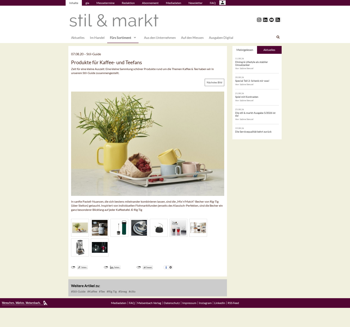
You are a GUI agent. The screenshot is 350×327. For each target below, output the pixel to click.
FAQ (213, 3)
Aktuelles (78, 38)
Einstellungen (170, 267)
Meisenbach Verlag (149, 302)
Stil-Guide (78, 291)
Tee (102, 291)
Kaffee (92, 291)
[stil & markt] (114, 20)
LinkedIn (219, 302)
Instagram (205, 302)
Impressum (189, 302)
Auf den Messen (192, 38)
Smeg (123, 291)
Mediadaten (173, 3)
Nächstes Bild (214, 82)
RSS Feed (233, 302)
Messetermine (105, 3)
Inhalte (73, 3)
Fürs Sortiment (120, 38)
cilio (132, 291)
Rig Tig (112, 291)
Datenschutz (172, 302)
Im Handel (97, 38)
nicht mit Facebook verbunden (73, 267)
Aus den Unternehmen (160, 38)
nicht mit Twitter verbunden (139, 267)
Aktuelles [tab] (269, 49)
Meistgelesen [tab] (244, 49)
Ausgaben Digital (221, 38)
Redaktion (128, 3)
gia (87, 3)
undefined (106, 267)
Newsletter (195, 3)
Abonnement (150, 3)
